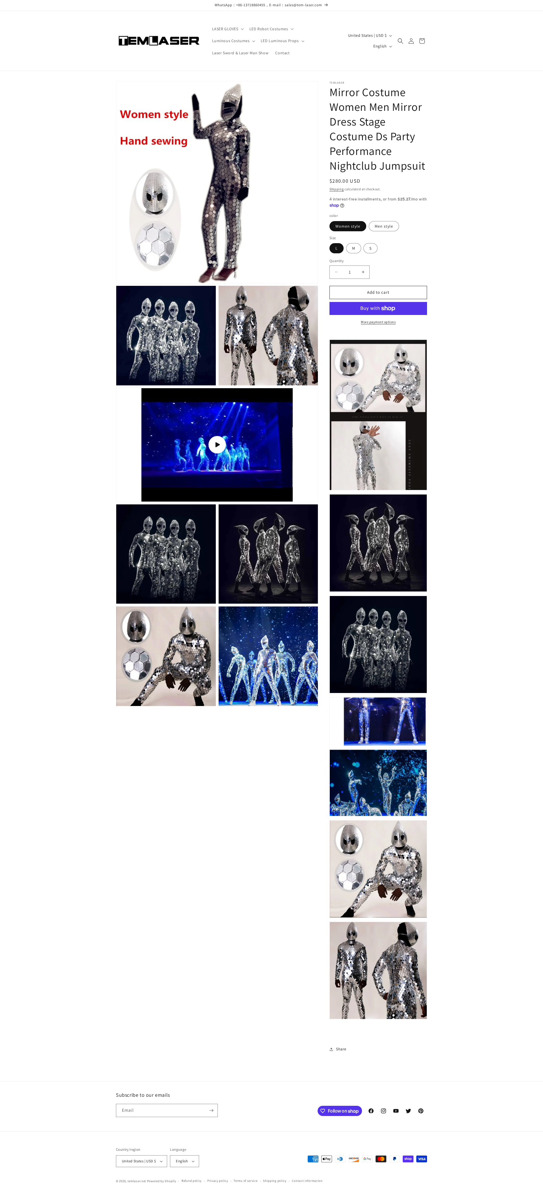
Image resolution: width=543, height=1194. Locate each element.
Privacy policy (217, 1181)
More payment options (378, 322)
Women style (347, 226)
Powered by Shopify (161, 1181)
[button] (227, 29)
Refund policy (192, 1181)
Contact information (307, 1181)
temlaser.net (137, 1181)
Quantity (336, 260)
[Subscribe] (211, 1110)
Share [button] (341, 1049)
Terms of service (245, 1181)
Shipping (336, 189)
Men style (384, 226)
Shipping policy (274, 1181)
